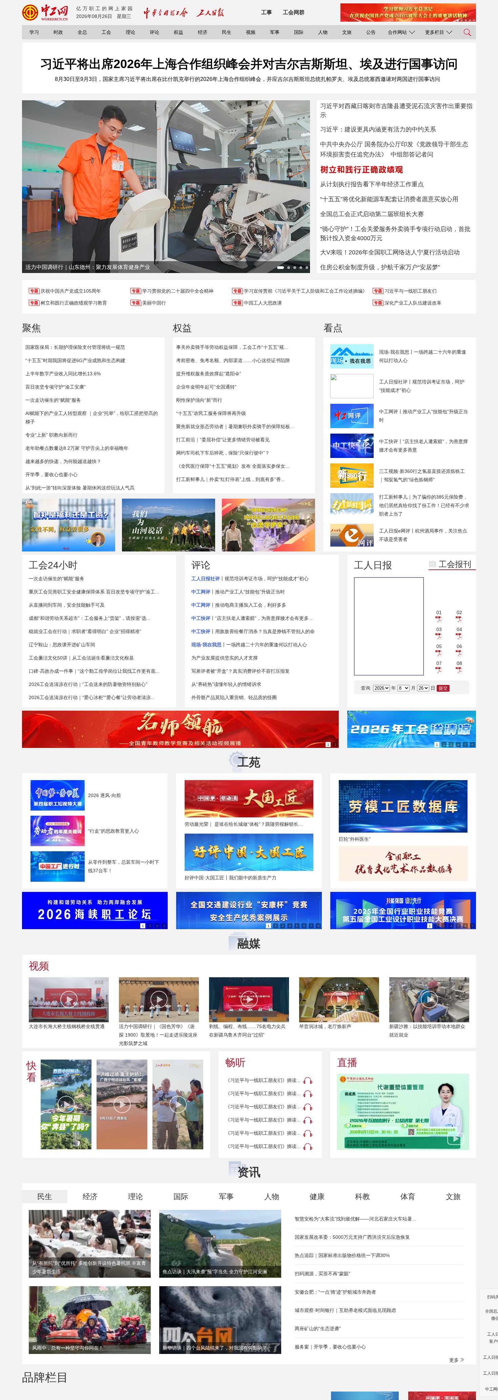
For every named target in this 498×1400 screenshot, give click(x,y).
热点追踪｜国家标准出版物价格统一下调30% (342, 1255)
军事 (274, 32)
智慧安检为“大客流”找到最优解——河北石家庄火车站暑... (355, 1218)
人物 (323, 32)
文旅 (347, 32)
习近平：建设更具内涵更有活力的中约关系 (378, 129)
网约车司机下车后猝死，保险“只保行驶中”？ (223, 453)
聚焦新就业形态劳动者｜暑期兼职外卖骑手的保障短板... (235, 426)
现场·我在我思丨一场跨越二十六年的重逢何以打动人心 (422, 356)
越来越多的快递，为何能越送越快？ (63, 461)
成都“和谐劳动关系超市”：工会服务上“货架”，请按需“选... (89, 618)
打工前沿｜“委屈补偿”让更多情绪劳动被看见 (223, 439)
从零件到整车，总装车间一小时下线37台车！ (123, 866)
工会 (106, 32)
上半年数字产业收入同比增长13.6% (63, 373)
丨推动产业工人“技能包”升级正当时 (238, 591)
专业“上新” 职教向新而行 (51, 435)
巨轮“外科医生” (355, 839)
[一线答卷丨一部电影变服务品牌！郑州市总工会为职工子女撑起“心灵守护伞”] (268, 525)
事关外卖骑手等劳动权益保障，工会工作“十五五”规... (232, 347)
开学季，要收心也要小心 (51, 474)
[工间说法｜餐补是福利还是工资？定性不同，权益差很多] (68, 525)
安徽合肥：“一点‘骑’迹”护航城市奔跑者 (335, 1292)
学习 (34, 32)
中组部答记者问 (412, 154)
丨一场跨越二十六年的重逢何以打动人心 (249, 644)
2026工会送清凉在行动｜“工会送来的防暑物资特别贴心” (88, 684)
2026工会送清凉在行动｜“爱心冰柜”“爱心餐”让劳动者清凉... (92, 697)
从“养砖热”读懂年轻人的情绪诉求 (226, 684)
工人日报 (373, 565)
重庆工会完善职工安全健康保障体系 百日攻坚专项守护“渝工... (94, 591)
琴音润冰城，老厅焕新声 (325, 1026)
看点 (333, 328)
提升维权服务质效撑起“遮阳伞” (208, 373)
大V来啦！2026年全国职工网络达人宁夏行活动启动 (390, 252)
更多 (454, 1360)
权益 (178, 32)
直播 (347, 1062)
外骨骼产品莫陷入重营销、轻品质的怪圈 (234, 697)
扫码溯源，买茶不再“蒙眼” (322, 1273)
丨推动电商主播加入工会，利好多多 (238, 605)
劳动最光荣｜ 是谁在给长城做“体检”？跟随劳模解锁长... (244, 824)
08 (459, 663)
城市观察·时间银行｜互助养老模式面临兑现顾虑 (345, 1310)
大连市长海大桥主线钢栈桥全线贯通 (67, 1026)
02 (459, 612)
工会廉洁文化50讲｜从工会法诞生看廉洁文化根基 (81, 658)
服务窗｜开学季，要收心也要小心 (330, 1347)
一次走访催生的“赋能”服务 (53, 400)
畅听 (235, 1062)
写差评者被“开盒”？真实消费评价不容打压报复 (240, 671)
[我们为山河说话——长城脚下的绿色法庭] (168, 525)
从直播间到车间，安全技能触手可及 (67, 605)
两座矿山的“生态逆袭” (318, 1328)
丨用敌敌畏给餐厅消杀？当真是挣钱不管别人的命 (253, 631)
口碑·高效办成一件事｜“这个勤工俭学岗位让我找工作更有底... (94, 671)
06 (459, 646)
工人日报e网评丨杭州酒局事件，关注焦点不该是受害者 (423, 535)
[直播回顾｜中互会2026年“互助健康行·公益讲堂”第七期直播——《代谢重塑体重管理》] (403, 1112)
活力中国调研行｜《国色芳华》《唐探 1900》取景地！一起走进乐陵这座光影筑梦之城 (158, 1035)
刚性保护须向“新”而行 (199, 400)
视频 (250, 32)
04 (459, 629)
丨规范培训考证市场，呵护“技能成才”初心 (250, 578)
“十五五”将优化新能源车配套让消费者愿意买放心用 (389, 199)
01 (439, 612)
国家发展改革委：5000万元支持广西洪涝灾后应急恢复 (352, 1237)
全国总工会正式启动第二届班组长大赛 (372, 214)
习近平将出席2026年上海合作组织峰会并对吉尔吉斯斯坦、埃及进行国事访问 (249, 64)
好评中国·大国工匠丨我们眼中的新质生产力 (230, 877)
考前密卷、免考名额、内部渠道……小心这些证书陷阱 (233, 360)
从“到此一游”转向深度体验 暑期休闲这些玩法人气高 (79, 487)
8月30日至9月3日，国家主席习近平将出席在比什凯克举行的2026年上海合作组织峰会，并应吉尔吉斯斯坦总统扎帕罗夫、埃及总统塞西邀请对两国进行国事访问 (247, 79)
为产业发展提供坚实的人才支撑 (224, 658)
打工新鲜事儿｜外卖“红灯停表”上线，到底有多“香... (230, 479)
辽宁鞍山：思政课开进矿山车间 (62, 644)
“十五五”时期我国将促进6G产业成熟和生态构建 (75, 360)
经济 (202, 32)
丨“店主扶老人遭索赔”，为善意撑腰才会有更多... (252, 618)
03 (439, 629)
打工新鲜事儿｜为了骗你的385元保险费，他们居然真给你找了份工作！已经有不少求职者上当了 (424, 505)
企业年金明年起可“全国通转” (206, 387)
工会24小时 (53, 565)
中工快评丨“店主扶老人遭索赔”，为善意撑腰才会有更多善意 (423, 446)
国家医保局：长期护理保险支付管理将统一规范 (75, 347)
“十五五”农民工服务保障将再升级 (211, 413)
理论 (130, 32)
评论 (154, 32)
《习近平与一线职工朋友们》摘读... (262, 1080)
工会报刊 (455, 564)
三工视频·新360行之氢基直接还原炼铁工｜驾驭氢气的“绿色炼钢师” (422, 475)
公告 (371, 32)
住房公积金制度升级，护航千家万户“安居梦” (380, 267)
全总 (82, 32)
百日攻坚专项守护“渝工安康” (55, 387)
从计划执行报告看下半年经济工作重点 (372, 184)
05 (439, 646)
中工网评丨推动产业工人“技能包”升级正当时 (423, 416)
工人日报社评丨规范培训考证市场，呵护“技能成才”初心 (421, 386)
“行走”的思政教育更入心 (113, 831)
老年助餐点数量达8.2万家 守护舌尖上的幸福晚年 (76, 448)
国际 (299, 32)
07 (439, 663)
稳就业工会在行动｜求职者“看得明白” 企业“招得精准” (85, 631)
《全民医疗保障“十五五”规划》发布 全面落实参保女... (232, 466)
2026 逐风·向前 (104, 795)
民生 (226, 32)
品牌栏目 (45, 1377)
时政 (58, 32)
